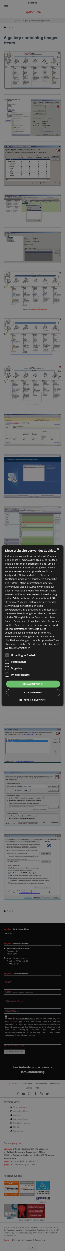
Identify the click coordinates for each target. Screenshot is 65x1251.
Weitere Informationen (17, 647)
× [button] (58, 549)
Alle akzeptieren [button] (33, 683)
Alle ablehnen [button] (33, 692)
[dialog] (32, 625)
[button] (33, 700)
